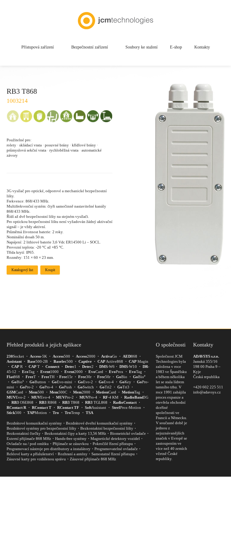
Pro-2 (27, 387)
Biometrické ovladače (128, 433)
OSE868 (22, 402)
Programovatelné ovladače (116, 449)
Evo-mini (62, 382)
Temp (72, 412)
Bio (121, 377)
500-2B (37, 361)
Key (125, 382)
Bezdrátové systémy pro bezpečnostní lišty (41, 428)
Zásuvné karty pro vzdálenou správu (36, 459)
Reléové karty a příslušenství (30, 454)
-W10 (128, 366)
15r (65, 377)
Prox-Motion (126, 407)
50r (103, 377)
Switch (86, 387)
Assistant (95, 407)
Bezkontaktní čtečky (24, 433)
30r (84, 377)
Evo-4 (106, 382)
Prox (116, 371)
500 (61, 356)
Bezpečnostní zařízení (89, 47)
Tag (28, 371)
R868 (48, 402)
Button (37, 382)
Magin (138, 361)
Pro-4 (46, 387)
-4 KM (111, 397)
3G (136, 397)
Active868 (110, 361)
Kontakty (202, 47)
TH (48, 377)
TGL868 (96, 402)
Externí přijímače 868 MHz (29, 438)
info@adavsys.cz (207, 392)
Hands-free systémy (71, 438)
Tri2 (106, 387)
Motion (37, 412)
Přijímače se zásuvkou (71, 443)
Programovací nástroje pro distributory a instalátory (49, 449)
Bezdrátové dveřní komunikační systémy (99, 423)
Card (95, 371)
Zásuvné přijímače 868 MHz (93, 459)
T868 (70, 402)
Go (109, 356)
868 (130, 356)
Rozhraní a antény (73, 454)
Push (65, 387)
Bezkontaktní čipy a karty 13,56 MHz (75, 433)
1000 (49, 371)
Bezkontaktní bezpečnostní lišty (106, 428)
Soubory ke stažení (141, 47)
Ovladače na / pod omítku (28, 443)
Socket (15, 356)
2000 (85, 356)
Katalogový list (22, 270)
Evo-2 (85, 382)
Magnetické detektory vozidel (115, 438)
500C (58, 392)
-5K (38, 356)
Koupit (50, 270)
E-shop (176, 47)
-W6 (107, 366)
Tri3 (123, 387)
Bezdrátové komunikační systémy (34, 423)
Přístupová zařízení (37, 47)
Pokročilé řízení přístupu (113, 443)
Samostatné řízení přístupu (113, 454)
